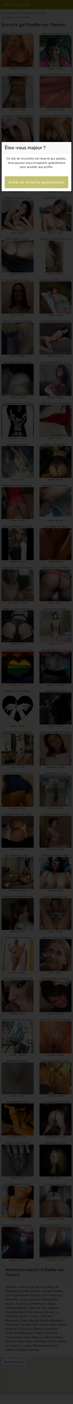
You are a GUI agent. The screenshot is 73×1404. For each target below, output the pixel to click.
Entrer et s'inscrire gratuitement (36, 182)
